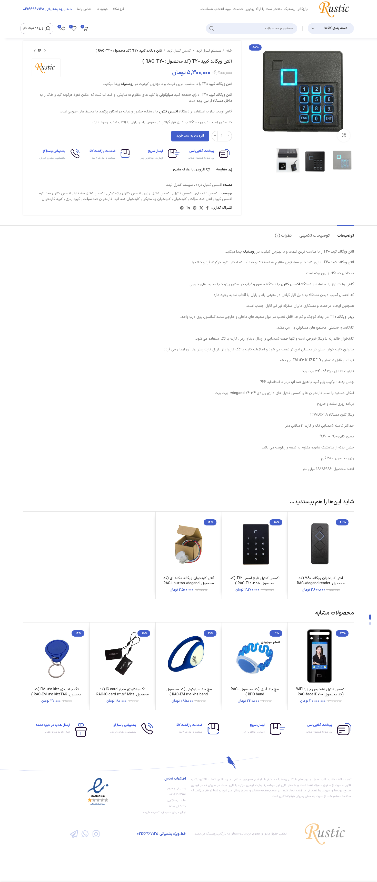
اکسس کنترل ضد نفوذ (54, 193)
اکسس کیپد (223, 199)
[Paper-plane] (73, 833)
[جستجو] (212, 28)
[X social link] (201, 208)
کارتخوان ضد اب (127, 199)
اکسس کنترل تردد (178, 50)
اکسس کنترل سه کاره (89, 193)
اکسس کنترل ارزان (157, 193)
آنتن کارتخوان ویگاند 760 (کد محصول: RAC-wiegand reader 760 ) (321, 583)
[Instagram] (96, 833)
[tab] (345, 233)
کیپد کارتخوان (52, 199)
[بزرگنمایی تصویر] (343, 135)
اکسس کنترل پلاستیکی (124, 193)
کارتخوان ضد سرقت (97, 199)
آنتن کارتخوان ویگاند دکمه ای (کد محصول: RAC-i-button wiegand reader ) (188, 583)
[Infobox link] (207, 154)
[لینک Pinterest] (194, 208)
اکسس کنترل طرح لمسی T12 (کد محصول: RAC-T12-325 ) (255, 581)
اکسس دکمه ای (207, 193)
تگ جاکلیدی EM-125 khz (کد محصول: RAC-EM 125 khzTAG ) (56, 692)
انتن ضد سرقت (201, 199)
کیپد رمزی (72, 199)
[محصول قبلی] (44, 51)
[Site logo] (336, 9)
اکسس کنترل (168, 111)
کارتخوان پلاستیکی (157, 199)
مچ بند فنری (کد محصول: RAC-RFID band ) (255, 692)
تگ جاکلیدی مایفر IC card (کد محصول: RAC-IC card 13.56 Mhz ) (122, 694)
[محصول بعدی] (34, 51)
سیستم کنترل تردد (208, 50)
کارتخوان (180, 199)
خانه (228, 50)
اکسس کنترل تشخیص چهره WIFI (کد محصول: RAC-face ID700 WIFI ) (320, 694)
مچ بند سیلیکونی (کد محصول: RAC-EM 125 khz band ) (189, 692)
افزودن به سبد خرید (190, 135)
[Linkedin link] (188, 208)
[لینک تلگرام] (181, 208)
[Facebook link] (207, 208)
